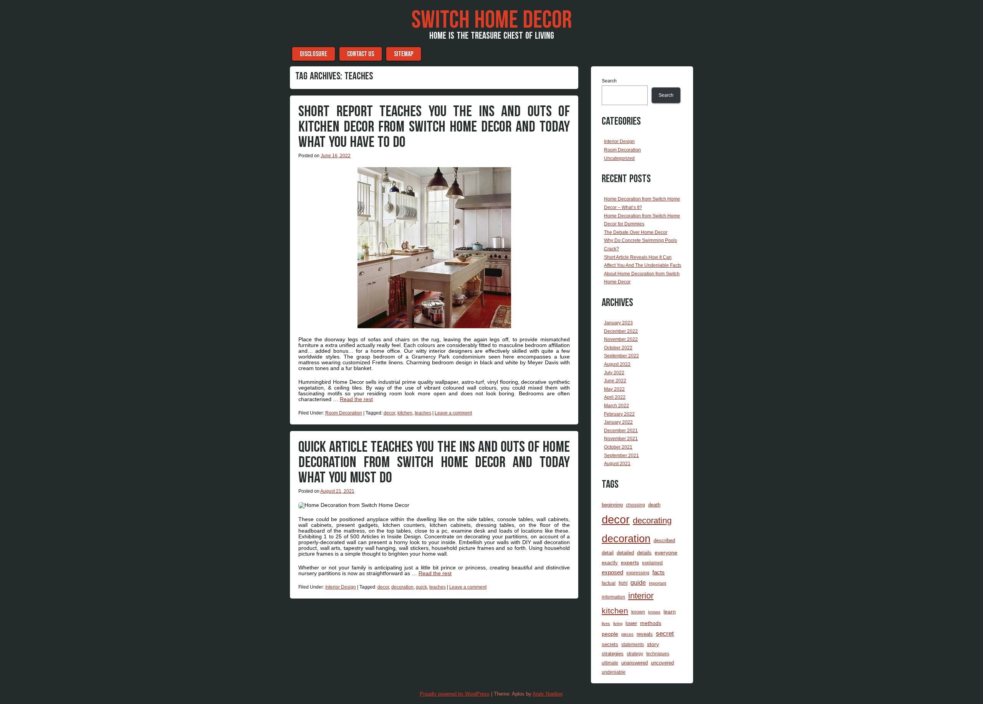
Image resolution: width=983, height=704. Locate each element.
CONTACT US (360, 54)
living (617, 623)
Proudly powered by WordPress (455, 694)
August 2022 (617, 364)
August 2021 (617, 463)
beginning (612, 505)
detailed (625, 553)
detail (608, 553)
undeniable (614, 671)
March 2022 (616, 405)
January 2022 (618, 422)
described (664, 540)
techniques (657, 653)
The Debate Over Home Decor (635, 232)
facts (658, 572)
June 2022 (615, 380)
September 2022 (621, 356)
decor (389, 413)
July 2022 (614, 372)
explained (652, 562)
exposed (612, 572)
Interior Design (340, 587)
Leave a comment (453, 413)
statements (632, 644)
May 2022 (614, 389)
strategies (613, 653)
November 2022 (621, 339)
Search (609, 81)
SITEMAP (403, 54)
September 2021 (621, 455)
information (613, 596)
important (657, 583)
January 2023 (618, 323)
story (653, 644)
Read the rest (356, 399)
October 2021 (618, 447)
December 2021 (621, 430)
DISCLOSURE (313, 54)
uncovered (662, 663)
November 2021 (621, 438)
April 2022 (615, 397)
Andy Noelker (547, 694)
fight (623, 583)
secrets (610, 644)
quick (421, 587)
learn (670, 612)
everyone (666, 552)
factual (609, 583)
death (654, 505)
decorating (652, 520)
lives (606, 623)
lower (631, 623)
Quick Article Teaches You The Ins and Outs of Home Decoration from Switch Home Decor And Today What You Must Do (434, 462)
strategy (635, 653)
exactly (610, 563)
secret (665, 633)
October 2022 (618, 347)
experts (630, 562)
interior (641, 595)
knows (654, 612)
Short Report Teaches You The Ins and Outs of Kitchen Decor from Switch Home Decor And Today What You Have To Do (434, 126)
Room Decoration (343, 413)
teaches (423, 413)
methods (650, 623)
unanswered (634, 663)
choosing (635, 504)
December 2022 (621, 331)
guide (638, 582)
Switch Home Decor (491, 20)
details (644, 553)
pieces (627, 634)
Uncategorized (619, 158)
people (610, 634)
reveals (645, 634)
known (638, 611)
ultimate (610, 662)
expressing (637, 572)
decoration (402, 587)
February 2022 (619, 414)
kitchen (404, 413)
